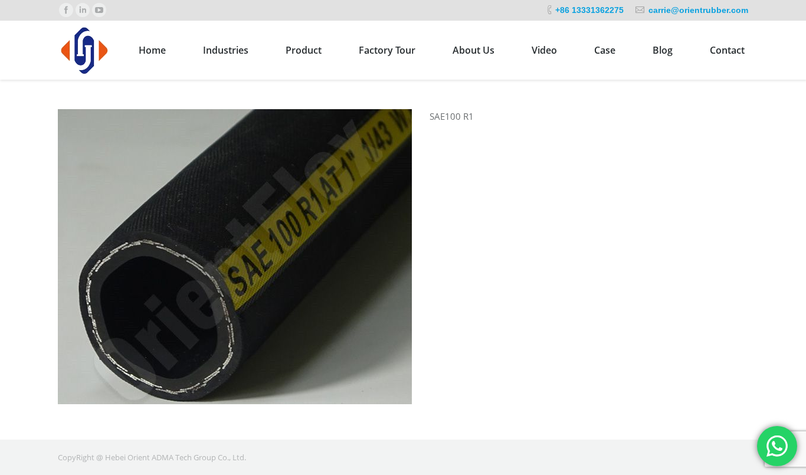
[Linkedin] (83, 10)
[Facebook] (66, 10)
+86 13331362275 (589, 10)
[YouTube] (99, 10)
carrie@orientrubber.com (698, 10)
